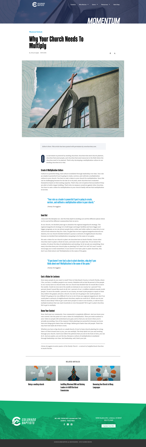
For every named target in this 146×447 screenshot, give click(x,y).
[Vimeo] (71, 424)
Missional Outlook (35, 32)
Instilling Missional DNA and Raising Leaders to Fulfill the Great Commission (72, 387)
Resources (104, 4)
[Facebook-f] (64, 424)
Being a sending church (36, 384)
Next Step (116, 4)
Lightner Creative (87, 442)
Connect (73, 4)
